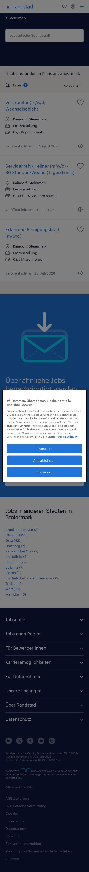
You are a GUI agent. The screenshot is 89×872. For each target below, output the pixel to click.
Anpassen (44, 448)
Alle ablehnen (44, 460)
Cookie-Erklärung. (68, 436)
